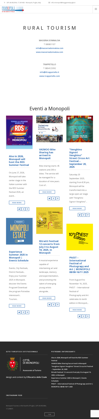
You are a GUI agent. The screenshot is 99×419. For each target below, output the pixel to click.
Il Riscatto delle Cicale (37, 377)
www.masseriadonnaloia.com (49, 52)
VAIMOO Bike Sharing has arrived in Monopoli (68, 363)
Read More (16, 203)
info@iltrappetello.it (49, 72)
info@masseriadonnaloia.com (49, 48)
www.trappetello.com (49, 76)
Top (49, 414)
